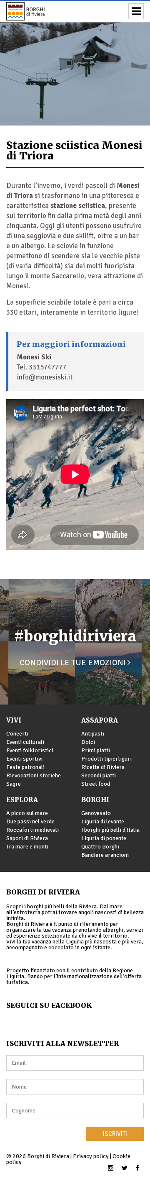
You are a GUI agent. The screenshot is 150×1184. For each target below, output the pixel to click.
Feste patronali (25, 767)
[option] (75, 63)
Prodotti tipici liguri (106, 758)
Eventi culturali (25, 742)
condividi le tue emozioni (74, 662)
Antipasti (92, 733)
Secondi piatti (98, 775)
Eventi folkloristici (29, 750)
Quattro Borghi (100, 846)
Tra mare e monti (27, 846)
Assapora (99, 720)
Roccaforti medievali (32, 829)
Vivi (13, 720)
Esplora (22, 800)
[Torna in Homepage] (37, 11)
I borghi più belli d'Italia (110, 829)
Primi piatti (95, 750)
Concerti (17, 733)
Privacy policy (91, 1156)
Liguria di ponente (103, 838)
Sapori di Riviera (27, 838)
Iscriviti (115, 1134)
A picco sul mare (27, 813)
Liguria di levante (102, 821)
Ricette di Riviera (103, 767)
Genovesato (96, 813)
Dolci (88, 742)
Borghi (95, 800)
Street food (95, 783)
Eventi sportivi (24, 758)
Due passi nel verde (30, 821)
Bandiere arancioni (105, 855)
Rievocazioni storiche (33, 775)
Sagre (13, 783)
